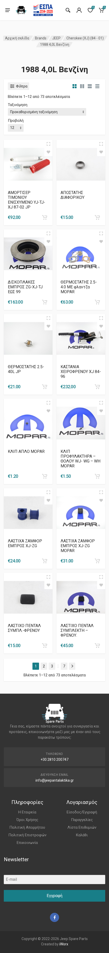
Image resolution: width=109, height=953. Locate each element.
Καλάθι (82, 835)
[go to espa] (43, 10)
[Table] (97, 86)
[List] (90, 86)
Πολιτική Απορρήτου (27, 827)
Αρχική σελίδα (17, 38)
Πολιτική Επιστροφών (27, 835)
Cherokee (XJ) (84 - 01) (85, 38)
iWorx (63, 944)
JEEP (56, 38)
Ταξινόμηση (17, 104)
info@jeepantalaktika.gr (54, 780)
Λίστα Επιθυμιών (81, 827)
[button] (44, 217)
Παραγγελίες (82, 819)
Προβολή (16, 120)
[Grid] (74, 86)
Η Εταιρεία (27, 812)
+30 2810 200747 (54, 759)
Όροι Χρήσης (27, 819)
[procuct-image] (28, 163)
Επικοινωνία (27, 842)
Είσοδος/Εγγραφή (82, 812)
